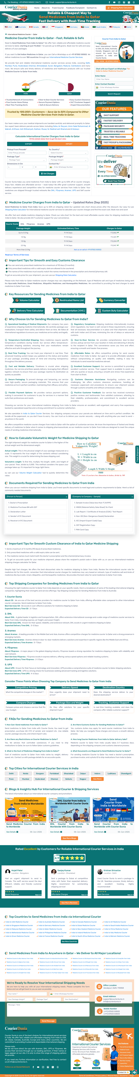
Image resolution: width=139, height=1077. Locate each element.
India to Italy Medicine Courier (115, 933)
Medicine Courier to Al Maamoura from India (20, 965)
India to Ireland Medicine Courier (83, 933)
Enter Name (100, 76)
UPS (74, 190)
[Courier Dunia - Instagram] (119, 2)
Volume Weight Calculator (30, 473)
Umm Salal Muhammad (78, 126)
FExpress (60, 190)
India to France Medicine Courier (50, 936)
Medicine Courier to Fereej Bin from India (118, 958)
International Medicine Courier (19, 34)
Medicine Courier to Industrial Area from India (53, 958)
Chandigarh (126, 773)
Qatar (35, 34)
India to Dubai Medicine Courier (83, 925)
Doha (55, 126)
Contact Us (92, 8)
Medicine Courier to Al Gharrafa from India (85, 969)
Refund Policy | (113, 1076)
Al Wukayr (75, 129)
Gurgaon (40, 773)
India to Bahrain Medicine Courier (117, 936)
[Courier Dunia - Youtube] (114, 2)
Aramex (68, 190)
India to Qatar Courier (32, 413)
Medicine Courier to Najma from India (18, 962)
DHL (53, 190)
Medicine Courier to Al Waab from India (117, 969)
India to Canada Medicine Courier (84, 922)
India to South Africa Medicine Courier (85, 936)
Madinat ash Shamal (58, 129)
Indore (97, 773)
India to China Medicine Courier (116, 929)
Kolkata (68, 779)
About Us (46, 8)
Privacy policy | (101, 1076)
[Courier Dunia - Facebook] (109, 2)
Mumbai (8, 66)
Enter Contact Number (105, 84)
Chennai (32, 66)
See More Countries (69, 941)
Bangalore (58, 66)
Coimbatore (76, 66)
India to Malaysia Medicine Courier (18, 929)
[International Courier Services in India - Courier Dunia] (16, 8)
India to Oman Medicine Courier (17, 936)
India (26, 94)
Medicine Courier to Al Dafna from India (19, 969)
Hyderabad (23, 66)
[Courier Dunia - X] (129, 2)
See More (97, 779)
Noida (25, 773)
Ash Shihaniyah (26, 129)
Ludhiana (112, 773)
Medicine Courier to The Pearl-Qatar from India (54, 972)
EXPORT (28, 144)
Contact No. (54, 164)
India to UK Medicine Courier (115, 922)
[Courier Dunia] (6, 34)
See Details (11, 832)
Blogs (131, 1076)
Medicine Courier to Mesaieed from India (118, 972)
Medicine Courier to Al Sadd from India (18, 972)
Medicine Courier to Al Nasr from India (117, 962)
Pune (15, 66)
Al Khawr (15, 129)
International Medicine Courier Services (66, 57)
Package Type (13, 156)
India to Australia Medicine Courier (51, 922)
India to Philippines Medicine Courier (52, 933)
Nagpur (83, 779)
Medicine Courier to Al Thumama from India (86, 972)
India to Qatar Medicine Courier (50, 929)
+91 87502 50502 (94, 250)
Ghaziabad (68, 773)
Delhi (88, 63)
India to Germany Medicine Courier (51, 925)
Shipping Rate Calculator (121, 8)
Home (36, 8)
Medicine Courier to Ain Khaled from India (52, 965)
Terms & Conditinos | (87, 1076)
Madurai (66, 66)
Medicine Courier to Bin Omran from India (52, 962)
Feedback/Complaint (75, 8)
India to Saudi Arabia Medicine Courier (119, 925)
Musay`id (45, 129)
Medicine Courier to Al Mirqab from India (85, 962)
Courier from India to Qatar (114, 39)
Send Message (48, 1021)
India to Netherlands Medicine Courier (19, 933)
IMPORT (69, 144)
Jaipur (83, 773)
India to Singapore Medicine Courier (19, 925)
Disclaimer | (124, 1076)
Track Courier (58, 8)
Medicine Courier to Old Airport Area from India (87, 958)
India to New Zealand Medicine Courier (86, 929)
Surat (50, 66)
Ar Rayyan (62, 126)
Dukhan (37, 129)
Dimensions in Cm (15, 164)
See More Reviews (69, 903)
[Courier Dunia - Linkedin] (124, 2)
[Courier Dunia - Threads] (134, 2)
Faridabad (54, 773)
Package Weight (56, 156)
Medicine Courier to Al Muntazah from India (119, 965)
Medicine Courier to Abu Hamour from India (20, 958)
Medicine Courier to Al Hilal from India (51, 969)
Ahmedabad (42, 66)
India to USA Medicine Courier (16, 922)
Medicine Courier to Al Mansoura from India (86, 965)
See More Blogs (69, 838)
